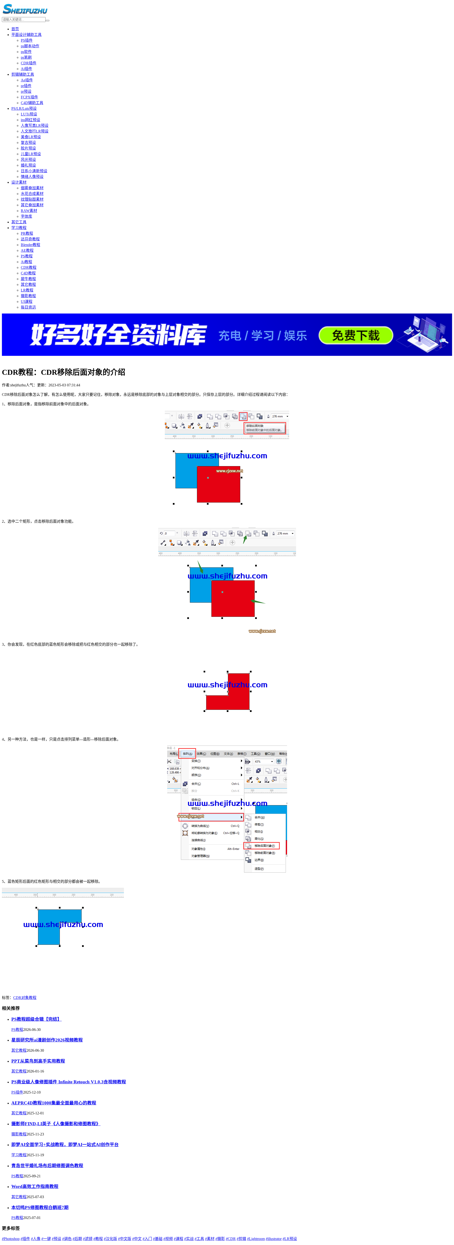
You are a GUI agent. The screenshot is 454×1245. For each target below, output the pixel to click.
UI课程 (26, 302)
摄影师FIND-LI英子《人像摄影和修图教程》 (55, 1123)
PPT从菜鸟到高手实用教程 (38, 1061)
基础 (157, 1239)
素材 (209, 1239)
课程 (178, 1239)
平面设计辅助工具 (26, 35)
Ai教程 (26, 262)
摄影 (220, 1239)
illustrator (274, 1239)
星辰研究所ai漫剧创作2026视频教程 (47, 1040)
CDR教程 (28, 267)
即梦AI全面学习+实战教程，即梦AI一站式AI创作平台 (65, 1144)
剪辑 (241, 1239)
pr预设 (26, 91)
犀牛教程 (28, 279)
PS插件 (27, 40)
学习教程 (18, 228)
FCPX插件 (29, 97)
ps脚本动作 (30, 46)
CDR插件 (28, 63)
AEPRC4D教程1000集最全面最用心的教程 (53, 1102)
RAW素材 (29, 211)
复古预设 (28, 143)
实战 (189, 1239)
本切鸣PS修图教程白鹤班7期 (40, 1207)
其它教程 (28, 285)
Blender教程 (30, 245)
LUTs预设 (29, 114)
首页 (15, 29)
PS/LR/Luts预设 (24, 108)
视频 (168, 1239)
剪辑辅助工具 (22, 74)
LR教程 (27, 290)
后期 (77, 1239)
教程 (32, 998)
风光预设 (28, 160)
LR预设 (290, 1239)
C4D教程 (28, 273)
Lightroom (256, 1239)
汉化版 (110, 1239)
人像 (35, 1239)
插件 (25, 1239)
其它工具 (18, 222)
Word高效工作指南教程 (34, 1186)
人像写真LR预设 (34, 126)
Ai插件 (26, 69)
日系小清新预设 (34, 171)
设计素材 (18, 182)
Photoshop (11, 1239)
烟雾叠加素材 (32, 188)
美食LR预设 (31, 137)
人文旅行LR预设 (34, 131)
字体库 (26, 216)
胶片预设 (28, 148)
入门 (147, 1239)
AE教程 (27, 250)
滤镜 (87, 1239)
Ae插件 (27, 80)
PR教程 (27, 233)
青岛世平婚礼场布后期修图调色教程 (47, 1165)
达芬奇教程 (30, 239)
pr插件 (26, 86)
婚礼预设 (28, 165)
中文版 (124, 1239)
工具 (199, 1239)
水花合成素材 (32, 194)
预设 (56, 1239)
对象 (25, 998)
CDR (17, 998)
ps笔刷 (26, 57)
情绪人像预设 (32, 177)
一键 (46, 1239)
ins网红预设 (30, 120)
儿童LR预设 (31, 154)
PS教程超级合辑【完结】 (36, 1019)
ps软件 (26, 52)
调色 (67, 1239)
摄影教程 (28, 296)
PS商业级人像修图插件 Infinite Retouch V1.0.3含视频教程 (68, 1081)
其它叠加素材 (32, 205)
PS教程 (27, 256)
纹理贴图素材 (32, 199)
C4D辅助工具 (32, 103)
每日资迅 (28, 307)
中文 (137, 1239)
